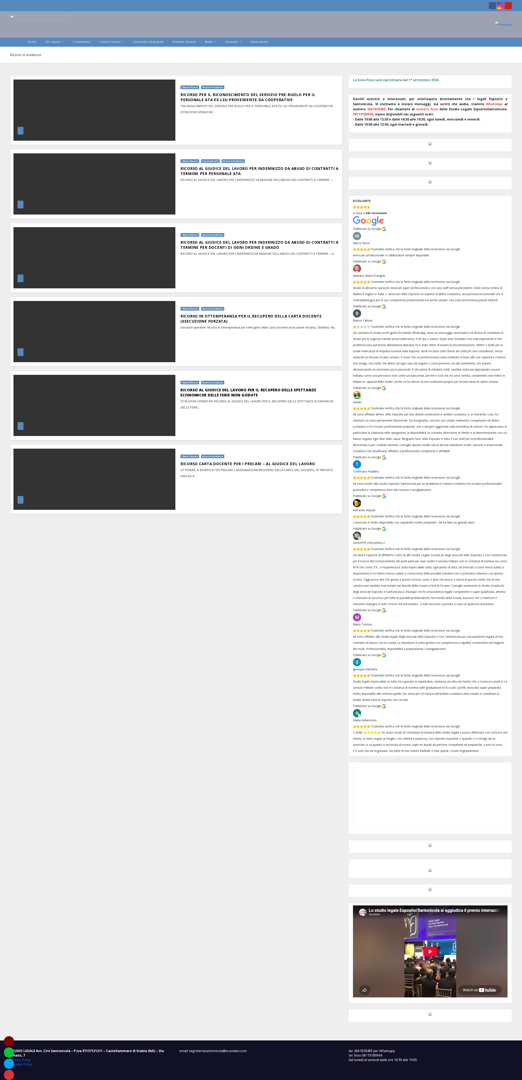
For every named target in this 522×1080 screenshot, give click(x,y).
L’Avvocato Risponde (148, 42)
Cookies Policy (21, 1064)
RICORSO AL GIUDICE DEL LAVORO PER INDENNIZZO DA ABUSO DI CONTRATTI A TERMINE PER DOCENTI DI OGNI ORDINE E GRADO (259, 245)
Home (32, 42)
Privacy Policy (20, 1060)
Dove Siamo (259, 42)
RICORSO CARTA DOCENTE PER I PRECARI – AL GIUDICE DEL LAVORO (247, 463)
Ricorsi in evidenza (212, 87)
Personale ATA (210, 161)
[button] (511, 42)
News (209, 42)
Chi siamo (53, 42)
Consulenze (81, 42)
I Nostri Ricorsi (190, 87)
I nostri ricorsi (110, 42)
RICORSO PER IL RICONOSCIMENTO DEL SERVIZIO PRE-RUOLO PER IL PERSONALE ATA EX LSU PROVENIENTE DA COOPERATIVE (247, 97)
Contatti (232, 42)
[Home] (16, 42)
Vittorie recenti (184, 42)
